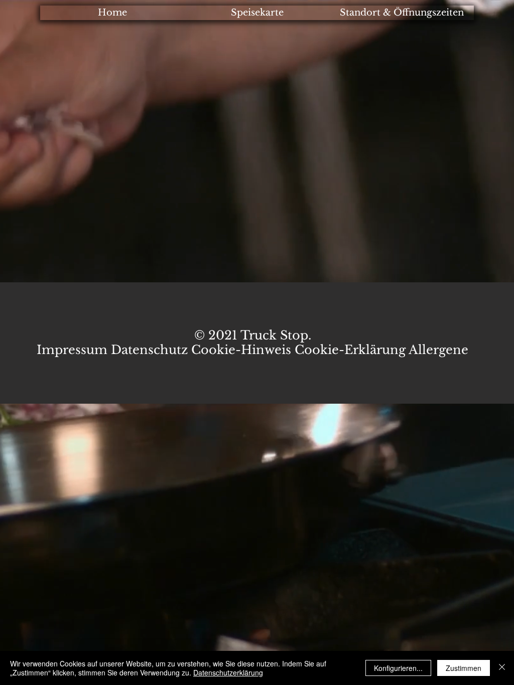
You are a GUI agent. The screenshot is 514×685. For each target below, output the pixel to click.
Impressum (74, 349)
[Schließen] (502, 668)
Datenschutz (149, 349)
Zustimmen (463, 668)
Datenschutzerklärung (228, 672)
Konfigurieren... (398, 668)
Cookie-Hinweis (241, 349)
